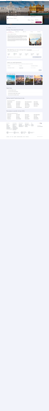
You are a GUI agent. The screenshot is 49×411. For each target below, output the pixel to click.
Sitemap (24, 136)
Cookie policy (7, 136)
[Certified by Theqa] (39, 123)
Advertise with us (20, 126)
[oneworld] (11, 2)
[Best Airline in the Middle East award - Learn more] (29, 133)
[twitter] (38, 126)
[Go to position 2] (22, 85)
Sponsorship (7, 126)
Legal (10, 136)
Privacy (12, 136)
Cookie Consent (27, 136)
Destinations (9, 27)
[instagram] (42, 126)
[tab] (10, 32)
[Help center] (34, 2)
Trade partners (26, 126)
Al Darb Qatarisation (8, 127)
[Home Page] (6, 27)
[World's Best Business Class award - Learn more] (15, 133)
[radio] (10, 54)
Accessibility (15, 136)
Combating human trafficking (20, 136)
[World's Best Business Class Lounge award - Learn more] (22, 133)
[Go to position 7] (24, 85)
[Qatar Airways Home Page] (8, 2)
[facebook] (37, 126)
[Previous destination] (6, 80)
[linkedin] (39, 126)
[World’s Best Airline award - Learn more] (7, 133)
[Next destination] (43, 80)
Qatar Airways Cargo (15, 127)
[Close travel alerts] (42, 0)
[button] (25, 90)
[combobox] (32, 50)
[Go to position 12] (26, 85)
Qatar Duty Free (14, 126)
